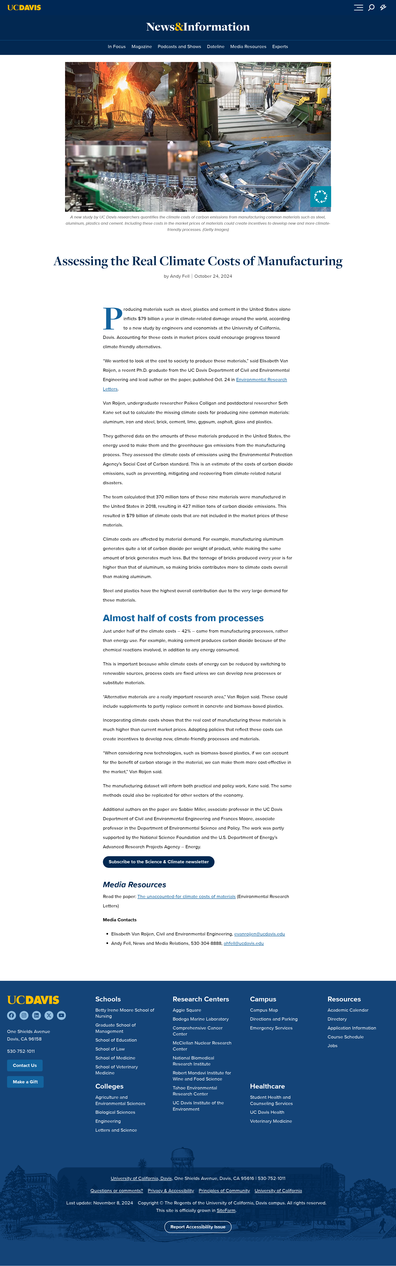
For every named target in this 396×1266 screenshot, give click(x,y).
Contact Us (25, 1065)
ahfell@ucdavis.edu (244, 943)
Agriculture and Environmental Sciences (120, 1100)
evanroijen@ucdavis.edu (259, 933)
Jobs (333, 1045)
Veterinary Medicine (271, 1121)
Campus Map (264, 1010)
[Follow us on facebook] (11, 1015)
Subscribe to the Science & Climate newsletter (159, 861)
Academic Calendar (348, 1010)
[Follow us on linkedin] (36, 1015)
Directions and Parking (274, 1019)
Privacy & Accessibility (171, 1190)
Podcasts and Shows (179, 46)
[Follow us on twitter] (48, 1015)
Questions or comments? (116, 1190)
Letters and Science (116, 1130)
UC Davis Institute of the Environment (198, 1105)
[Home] (33, 999)
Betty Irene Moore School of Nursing (124, 1013)
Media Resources (248, 46)
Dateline (216, 46)
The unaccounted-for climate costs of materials (186, 896)
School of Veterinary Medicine (116, 1069)
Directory (337, 1019)
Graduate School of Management (115, 1028)
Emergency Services (271, 1027)
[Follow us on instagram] (24, 1015)
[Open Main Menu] (359, 7)
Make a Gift (25, 1081)
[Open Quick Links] (383, 7)
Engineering (108, 1121)
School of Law (110, 1049)
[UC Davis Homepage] (24, 7)
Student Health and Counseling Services (271, 1100)
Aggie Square (187, 1010)
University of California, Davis (141, 1178)
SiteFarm (226, 1210)
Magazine (142, 46)
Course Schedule (346, 1036)
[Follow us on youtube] (61, 1015)
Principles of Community (224, 1190)
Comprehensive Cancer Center (198, 1030)
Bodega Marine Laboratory (201, 1019)
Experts (280, 46)
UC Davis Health (267, 1112)
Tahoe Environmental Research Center (195, 1090)
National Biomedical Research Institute (193, 1060)
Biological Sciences (115, 1112)
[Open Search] (371, 7)
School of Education (116, 1040)
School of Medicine (115, 1057)
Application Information (352, 1027)
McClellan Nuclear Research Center (202, 1045)
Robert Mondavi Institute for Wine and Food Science (202, 1075)
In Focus (117, 46)
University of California (278, 1190)
